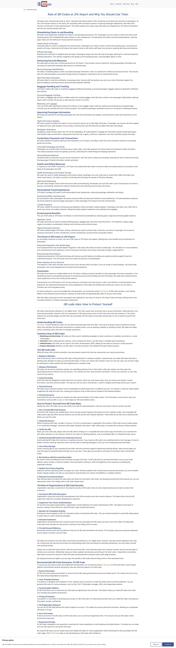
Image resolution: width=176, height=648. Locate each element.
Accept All (168, 644)
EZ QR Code (103, 291)
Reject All (156, 644)
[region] (88, 642)
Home (24, 9)
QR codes (40, 325)
